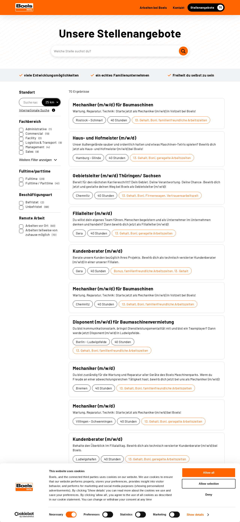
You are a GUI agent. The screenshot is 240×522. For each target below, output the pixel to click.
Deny (208, 494)
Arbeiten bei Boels (153, 7)
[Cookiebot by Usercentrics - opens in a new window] (24, 514)
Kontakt (178, 7)
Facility (33, 138)
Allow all (208, 472)
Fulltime (35, 178)
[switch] (107, 514)
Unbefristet (37, 206)
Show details (195, 514)
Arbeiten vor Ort (40, 225)
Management (38, 147)
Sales (32, 151)
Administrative (39, 129)
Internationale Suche (34, 110)
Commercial (37, 133)
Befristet (35, 202)
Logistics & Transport (44, 142)
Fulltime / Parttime (42, 183)
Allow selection (209, 483)
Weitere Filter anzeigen (35, 160)
